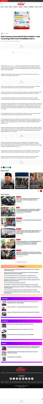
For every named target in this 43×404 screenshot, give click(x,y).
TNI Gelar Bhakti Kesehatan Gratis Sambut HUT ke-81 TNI (20, 329)
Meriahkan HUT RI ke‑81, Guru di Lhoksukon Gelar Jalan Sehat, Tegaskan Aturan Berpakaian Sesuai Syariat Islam (22, 280)
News (18, 207)
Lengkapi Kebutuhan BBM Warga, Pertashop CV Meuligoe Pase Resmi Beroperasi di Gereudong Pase (22, 287)
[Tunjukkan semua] (40, 298)
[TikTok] (26, 379)
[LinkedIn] (29, 379)
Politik (6, 6)
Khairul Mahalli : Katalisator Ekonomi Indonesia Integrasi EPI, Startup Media (21, 284)
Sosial (36, 6)
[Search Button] (41, 4)
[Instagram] (17, 379)
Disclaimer (7, 382)
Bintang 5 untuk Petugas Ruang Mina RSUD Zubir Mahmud (28, 220)
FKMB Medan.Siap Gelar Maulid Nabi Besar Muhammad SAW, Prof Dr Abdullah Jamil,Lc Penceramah (21, 270)
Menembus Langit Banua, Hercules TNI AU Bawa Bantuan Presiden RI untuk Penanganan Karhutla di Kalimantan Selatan (29, 253)
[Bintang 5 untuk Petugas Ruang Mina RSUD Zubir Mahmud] (8, 222)
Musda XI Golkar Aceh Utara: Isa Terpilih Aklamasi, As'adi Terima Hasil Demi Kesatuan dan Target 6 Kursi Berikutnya (36, 186)
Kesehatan (19, 218)
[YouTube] (20, 379)
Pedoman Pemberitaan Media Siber (17, 382)
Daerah (25, 6)
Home (2, 6)
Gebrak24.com (11, 65)
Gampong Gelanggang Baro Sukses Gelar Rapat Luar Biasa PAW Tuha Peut (21, 277)
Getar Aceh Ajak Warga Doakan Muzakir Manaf (15, 282)
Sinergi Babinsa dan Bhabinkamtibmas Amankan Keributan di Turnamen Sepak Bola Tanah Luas (22, 292)
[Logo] (21, 369)
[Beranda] (2, 33)
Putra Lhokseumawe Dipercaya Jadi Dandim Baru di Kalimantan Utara (20, 275)
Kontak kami (39, 382)
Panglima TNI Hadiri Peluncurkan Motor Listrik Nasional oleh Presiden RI (23, 312)
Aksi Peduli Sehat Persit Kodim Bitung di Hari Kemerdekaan (20, 334)
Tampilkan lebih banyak (21, 262)
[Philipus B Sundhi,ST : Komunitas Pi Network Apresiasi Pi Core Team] (4, 308)
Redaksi (2, 382)
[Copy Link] (10, 167)
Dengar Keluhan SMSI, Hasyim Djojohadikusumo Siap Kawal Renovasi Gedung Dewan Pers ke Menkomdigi (28, 232)
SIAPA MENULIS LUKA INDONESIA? (14, 357)
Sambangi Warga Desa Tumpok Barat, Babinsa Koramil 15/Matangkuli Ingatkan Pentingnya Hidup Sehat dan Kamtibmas (28, 211)
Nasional (20, 6)
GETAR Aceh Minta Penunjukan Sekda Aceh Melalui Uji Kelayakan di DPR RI (20, 290)
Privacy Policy (33, 382)
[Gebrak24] (21, 3)
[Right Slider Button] (42, 7)
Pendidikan (31, 6)
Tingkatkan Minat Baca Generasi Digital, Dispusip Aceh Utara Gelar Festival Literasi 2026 (22, 352)
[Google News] (23, 379)
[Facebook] (2, 167)
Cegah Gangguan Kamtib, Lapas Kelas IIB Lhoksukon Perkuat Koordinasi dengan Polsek (21, 186)
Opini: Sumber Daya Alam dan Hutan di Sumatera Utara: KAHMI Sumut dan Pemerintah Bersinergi (7, 186)
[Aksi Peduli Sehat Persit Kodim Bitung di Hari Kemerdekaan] (4, 336)
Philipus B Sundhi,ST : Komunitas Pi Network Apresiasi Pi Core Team (22, 307)
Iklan (25, 382)
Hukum (10, 6)
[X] (4, 167)
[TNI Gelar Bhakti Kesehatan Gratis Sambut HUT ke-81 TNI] (4, 331)
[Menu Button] (1, 4)
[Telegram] (6, 167)
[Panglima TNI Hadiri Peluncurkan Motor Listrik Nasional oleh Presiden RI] (4, 314)
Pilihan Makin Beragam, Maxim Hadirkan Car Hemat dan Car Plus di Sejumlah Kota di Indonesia (27, 200)
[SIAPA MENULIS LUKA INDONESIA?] (4, 358)
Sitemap (28, 382)
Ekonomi (15, 6)
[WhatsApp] (8, 167)
